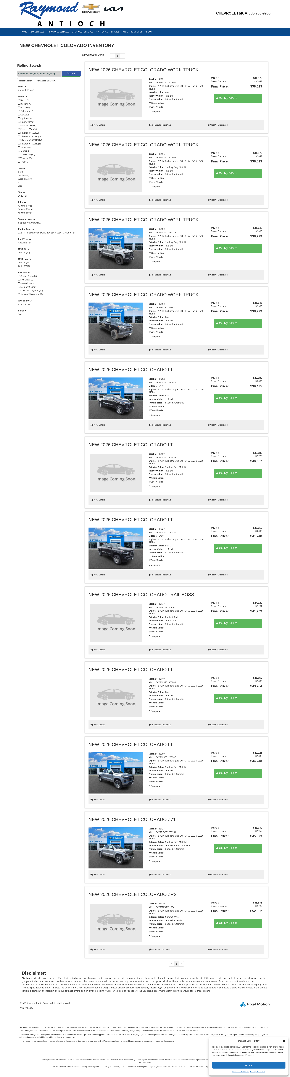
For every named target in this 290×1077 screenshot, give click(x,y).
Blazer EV (26, 103)
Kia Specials (102, 31)
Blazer (24, 100)
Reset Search (25, 80)
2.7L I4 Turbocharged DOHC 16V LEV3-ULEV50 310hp (46, 232)
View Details (99, 125)
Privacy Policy (26, 1007)
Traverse (26, 158)
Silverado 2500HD (30, 136)
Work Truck (25, 178)
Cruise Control (28, 276)
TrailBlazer (27, 154)
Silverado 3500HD (31, 140)
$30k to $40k (25, 205)
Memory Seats (28, 286)
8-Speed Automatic (29, 222)
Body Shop (136, 31)
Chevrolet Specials (82, 31)
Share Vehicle (157, 103)
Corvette (25, 114)
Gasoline (24, 242)
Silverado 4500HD (30, 143)
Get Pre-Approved (219, 125)
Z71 (21, 182)
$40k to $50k (25, 209)
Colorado (26, 111)
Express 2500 (28, 125)
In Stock (24, 304)
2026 (22, 195)
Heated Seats (28, 283)
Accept (248, 1065)
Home (24, 31)
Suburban (26, 147)
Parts (125, 31)
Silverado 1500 (29, 132)
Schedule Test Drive (161, 125)
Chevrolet (26, 90)
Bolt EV (25, 107)
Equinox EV (27, 121)
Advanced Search (45, 80)
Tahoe (24, 150)
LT (20, 171)
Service (115, 31)
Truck (22, 314)
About (148, 31)
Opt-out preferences (240, 1072)
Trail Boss (24, 175)
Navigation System (31, 290)
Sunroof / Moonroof (31, 294)
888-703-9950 (259, 13)
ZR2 (21, 185)
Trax (24, 161)
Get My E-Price (227, 98)
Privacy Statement (257, 1072)
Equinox (26, 118)
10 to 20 (24, 252)
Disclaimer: (24, 1027)
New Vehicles (36, 31)
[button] (283, 1040)
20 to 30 (24, 266)
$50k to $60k (25, 212)
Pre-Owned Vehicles (58, 31)
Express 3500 (28, 129)
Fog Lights (26, 279)
